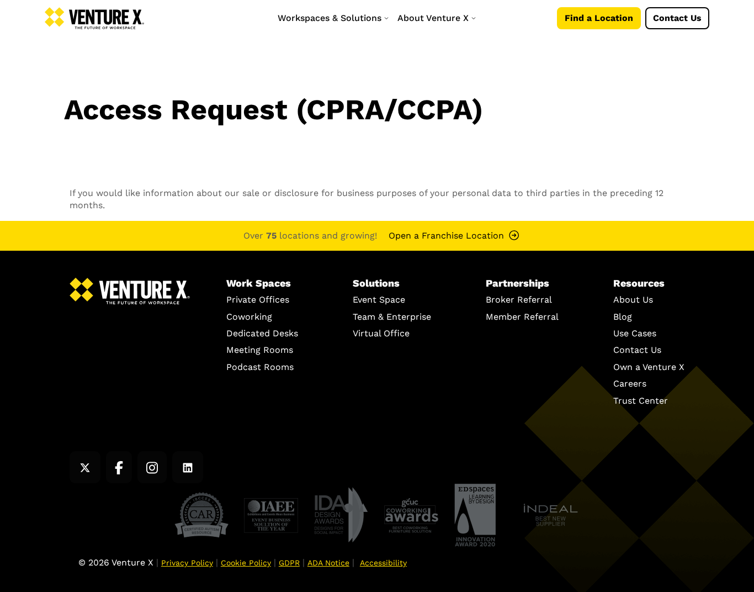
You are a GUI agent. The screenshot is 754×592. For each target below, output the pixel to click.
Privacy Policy (187, 562)
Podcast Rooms (260, 367)
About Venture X (434, 18)
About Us (633, 299)
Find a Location (599, 18)
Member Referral (522, 316)
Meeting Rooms (259, 350)
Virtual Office (381, 333)
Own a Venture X (648, 367)
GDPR (289, 562)
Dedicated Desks (262, 333)
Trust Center (640, 400)
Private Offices (257, 299)
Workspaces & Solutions (331, 18)
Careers (629, 383)
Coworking (249, 316)
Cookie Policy (246, 562)
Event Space (379, 299)
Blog (622, 316)
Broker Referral (519, 299)
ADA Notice (328, 562)
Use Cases (634, 333)
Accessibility (383, 562)
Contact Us (677, 18)
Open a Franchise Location (446, 235)
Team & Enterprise (392, 316)
